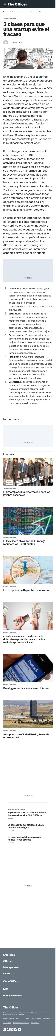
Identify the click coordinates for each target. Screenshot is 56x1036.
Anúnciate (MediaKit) (11, 1018)
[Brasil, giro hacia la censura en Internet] (28, 668)
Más (5, 988)
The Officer (10, 1007)
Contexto (8, 973)
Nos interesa (36, 1018)
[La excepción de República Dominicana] (28, 570)
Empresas (9, 954)
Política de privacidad (21, 1023)
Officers (8, 961)
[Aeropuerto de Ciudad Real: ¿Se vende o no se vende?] (28, 714)
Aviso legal (7, 1023)
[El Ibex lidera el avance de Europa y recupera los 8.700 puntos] (28, 521)
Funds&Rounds (12, 995)
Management (11, 967)
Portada (6, 12)
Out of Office (10, 981)
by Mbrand (35, 1023)
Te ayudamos (48, 1018)
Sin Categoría (10, 18)
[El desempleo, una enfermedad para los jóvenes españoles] (28, 472)
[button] (5, 4)
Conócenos (25, 1018)
